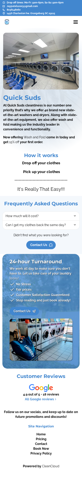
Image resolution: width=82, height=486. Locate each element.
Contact (41, 444)
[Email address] (3, 6)
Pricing (41, 439)
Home (41, 434)
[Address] (3, 13)
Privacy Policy (41, 453)
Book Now (41, 449)
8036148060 (13, 9)
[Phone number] (3, 9)
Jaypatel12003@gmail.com (22, 6)
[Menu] (76, 22)
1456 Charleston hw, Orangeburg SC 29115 (31, 13)
